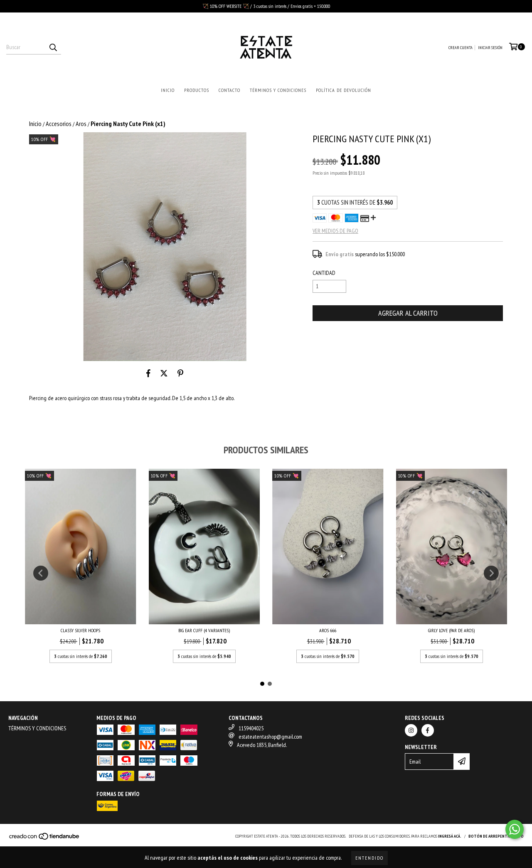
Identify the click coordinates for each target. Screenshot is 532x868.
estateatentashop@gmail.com (270, 736)
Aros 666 (327, 630)
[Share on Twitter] (164, 373)
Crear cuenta (460, 47)
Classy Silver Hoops (80, 630)
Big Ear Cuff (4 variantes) (204, 630)
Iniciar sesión (490, 47)
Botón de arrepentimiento (496, 836)
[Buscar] (52, 47)
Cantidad (324, 273)
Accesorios (58, 123)
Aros (81, 123)
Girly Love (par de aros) (451, 630)
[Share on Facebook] (148, 373)
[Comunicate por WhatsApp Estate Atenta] (514, 829)
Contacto (229, 90)
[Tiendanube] (44, 838)
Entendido (369, 858)
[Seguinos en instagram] (411, 730)
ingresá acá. (449, 836)
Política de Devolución (343, 90)
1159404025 (251, 728)
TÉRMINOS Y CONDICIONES (37, 728)
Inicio (168, 90)
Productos (196, 90)
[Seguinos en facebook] (427, 730)
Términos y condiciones (278, 90)
